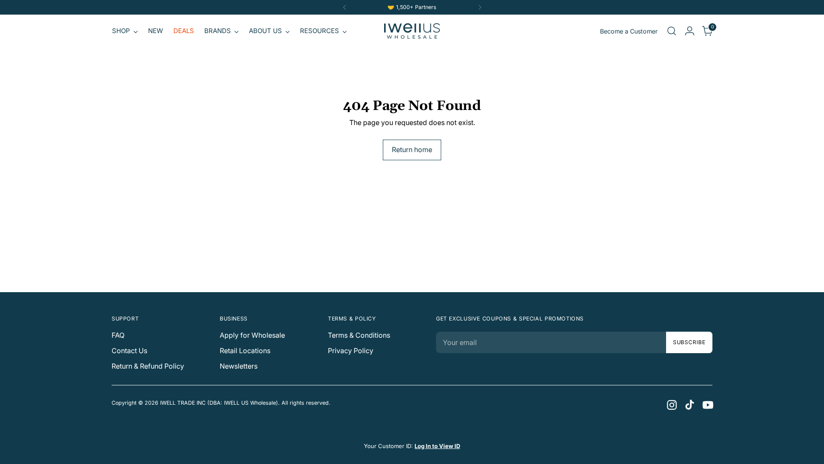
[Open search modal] (671, 31)
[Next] (479, 7)
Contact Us (129, 350)
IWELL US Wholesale (250, 403)
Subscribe (689, 342)
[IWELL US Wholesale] (412, 31)
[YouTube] (707, 404)
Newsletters (239, 366)
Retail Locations (245, 350)
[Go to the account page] (689, 31)
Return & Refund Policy (148, 366)
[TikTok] (689, 404)
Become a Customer (628, 31)
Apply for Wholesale (252, 335)
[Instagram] (671, 404)
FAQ (118, 335)
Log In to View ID (437, 446)
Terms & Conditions (359, 335)
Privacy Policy (350, 350)
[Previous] (344, 7)
